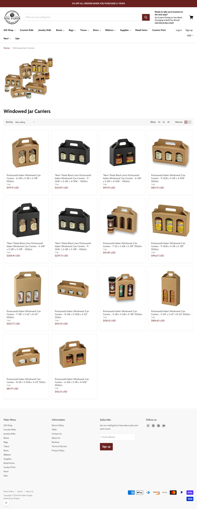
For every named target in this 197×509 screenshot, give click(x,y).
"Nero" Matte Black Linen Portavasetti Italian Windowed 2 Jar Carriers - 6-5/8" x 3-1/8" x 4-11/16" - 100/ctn (122, 178)
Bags (71, 30)
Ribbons (109, 30)
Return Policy (58, 425)
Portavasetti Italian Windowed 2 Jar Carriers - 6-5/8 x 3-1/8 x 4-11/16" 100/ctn (72, 382)
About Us (56, 438)
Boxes (59, 30)
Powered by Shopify (12, 498)
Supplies (124, 30)
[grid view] (185, 122)
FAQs (54, 429)
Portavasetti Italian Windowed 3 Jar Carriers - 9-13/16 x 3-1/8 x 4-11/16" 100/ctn (168, 178)
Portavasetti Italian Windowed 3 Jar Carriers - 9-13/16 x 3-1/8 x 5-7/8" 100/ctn (168, 246)
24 (159, 122)
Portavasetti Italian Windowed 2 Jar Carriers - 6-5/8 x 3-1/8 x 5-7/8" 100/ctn (24, 178)
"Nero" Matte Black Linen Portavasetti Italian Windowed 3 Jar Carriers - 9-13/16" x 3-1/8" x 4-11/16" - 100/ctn (73, 178)
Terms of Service (59, 446)
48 (168, 122)
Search (20, 491)
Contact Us (57, 433)
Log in (179, 30)
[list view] (189, 122)
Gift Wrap (9, 30)
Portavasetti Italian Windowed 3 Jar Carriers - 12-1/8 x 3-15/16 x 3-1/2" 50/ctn (72, 314)
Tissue (83, 30)
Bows (96, 30)
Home (7, 48)
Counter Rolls (26, 30)
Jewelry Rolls (44, 30)
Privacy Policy (58, 450)
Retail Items (141, 30)
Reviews (55, 442)
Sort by (9, 122)
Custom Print (159, 30)
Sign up (189, 30)
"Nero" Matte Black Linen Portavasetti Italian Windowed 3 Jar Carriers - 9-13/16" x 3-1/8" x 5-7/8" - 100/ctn (73, 246)
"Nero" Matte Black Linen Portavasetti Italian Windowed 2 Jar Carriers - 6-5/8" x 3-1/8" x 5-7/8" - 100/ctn (26, 246)
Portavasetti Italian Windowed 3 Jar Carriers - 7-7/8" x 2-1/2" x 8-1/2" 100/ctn (24, 314)
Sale (17, 38)
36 (164, 122)
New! (6, 38)
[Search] (146, 17)
